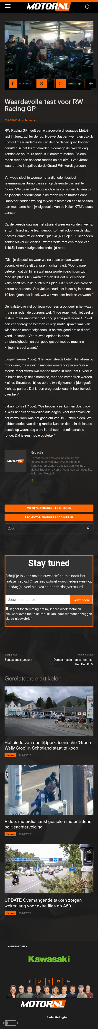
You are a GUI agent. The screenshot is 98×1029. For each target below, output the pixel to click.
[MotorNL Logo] (51, 6)
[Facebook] (32, 479)
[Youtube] (58, 981)
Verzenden (81, 600)
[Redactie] (15, 466)
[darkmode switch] (10, 1023)
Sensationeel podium (18, 659)
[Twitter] (49, 981)
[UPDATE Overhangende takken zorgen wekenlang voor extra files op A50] (49, 869)
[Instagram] (39, 981)
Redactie (30, 120)
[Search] (88, 528)
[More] (91, 83)
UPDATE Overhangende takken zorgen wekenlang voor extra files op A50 (43, 903)
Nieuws (10, 755)
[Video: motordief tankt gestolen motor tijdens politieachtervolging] (49, 790)
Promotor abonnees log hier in (49, 517)
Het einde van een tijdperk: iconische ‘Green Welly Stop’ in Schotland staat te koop (48, 745)
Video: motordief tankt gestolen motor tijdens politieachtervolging (48, 824)
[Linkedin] (68, 981)
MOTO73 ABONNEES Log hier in (49, 508)
